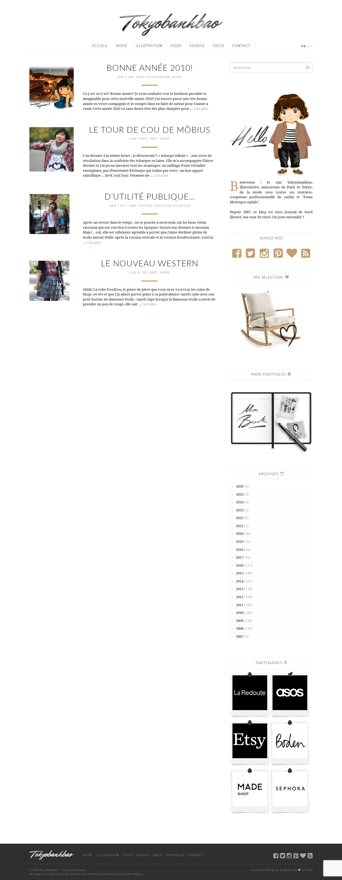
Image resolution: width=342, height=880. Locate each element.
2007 (239, 636)
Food (175, 46)
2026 (239, 486)
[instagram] (289, 855)
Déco (218, 46)
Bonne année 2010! (150, 68)
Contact (241, 46)
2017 (239, 557)
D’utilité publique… (149, 197)
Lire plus (201, 108)
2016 (239, 565)
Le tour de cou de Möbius (150, 130)
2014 (239, 581)
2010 (239, 612)
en (310, 46)
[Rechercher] (308, 67)
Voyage (197, 46)
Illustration (149, 46)
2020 (239, 533)
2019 (239, 541)
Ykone (309, 870)
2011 (239, 604)
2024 (239, 502)
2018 (239, 549)
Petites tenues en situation (164, 205)
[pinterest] (295, 855)
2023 (239, 510)
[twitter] (282, 855)
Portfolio (175, 855)
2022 (239, 517)
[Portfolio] (271, 419)
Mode (122, 46)
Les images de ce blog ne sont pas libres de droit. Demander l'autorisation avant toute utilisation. (86, 874)
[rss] (310, 855)
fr (303, 46)
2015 (239, 573)
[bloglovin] (303, 855)
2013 (239, 588)
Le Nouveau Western (149, 264)
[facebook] (275, 855)
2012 (239, 596)
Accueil (100, 46)
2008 (239, 628)
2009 (239, 620)
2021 (239, 525)
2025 (239, 494)
